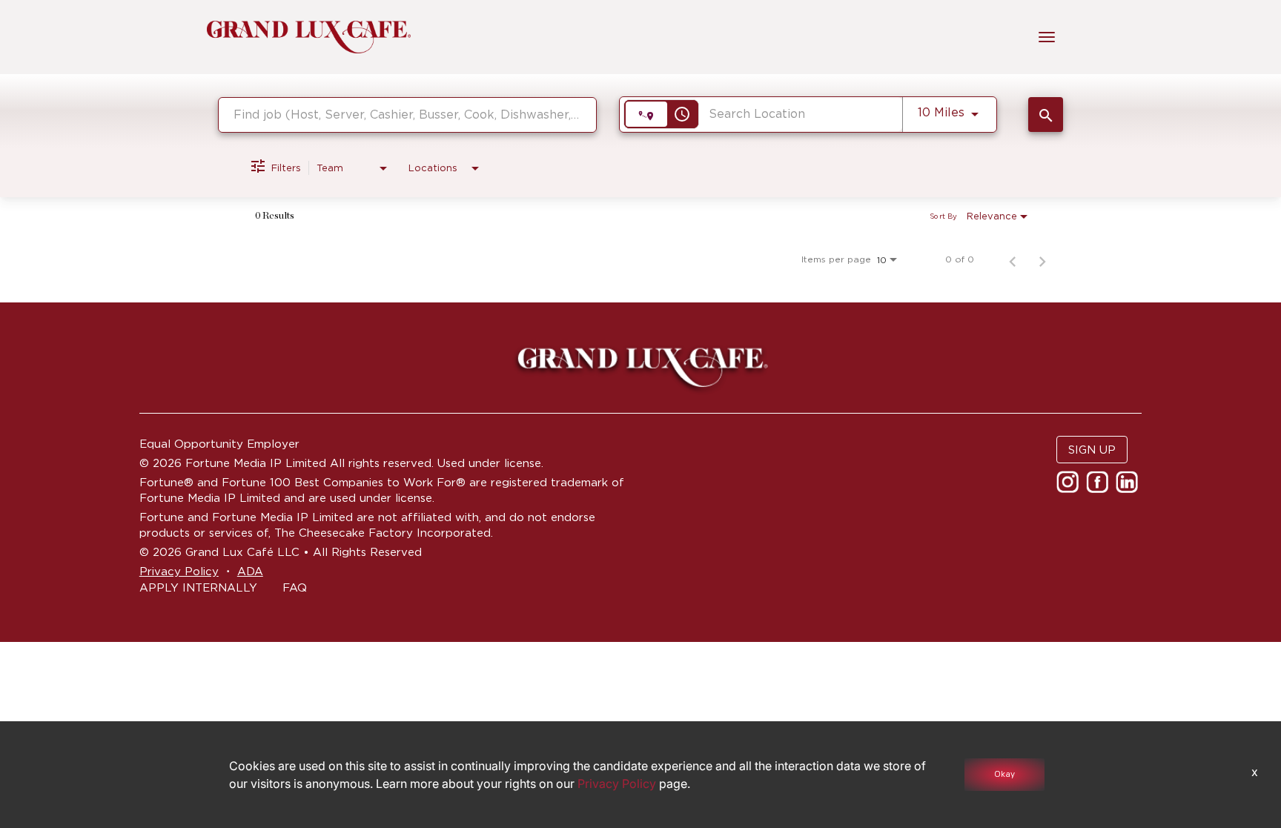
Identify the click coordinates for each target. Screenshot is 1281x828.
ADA (250, 571)
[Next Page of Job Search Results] (1042, 259)
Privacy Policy (179, 571)
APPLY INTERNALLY (198, 587)
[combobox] (407, 114)
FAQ (294, 587)
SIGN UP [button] (1092, 449)
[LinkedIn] (1129, 487)
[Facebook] (1099, 487)
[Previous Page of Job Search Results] (1012, 259)
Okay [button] (1004, 774)
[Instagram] (1069, 487)
